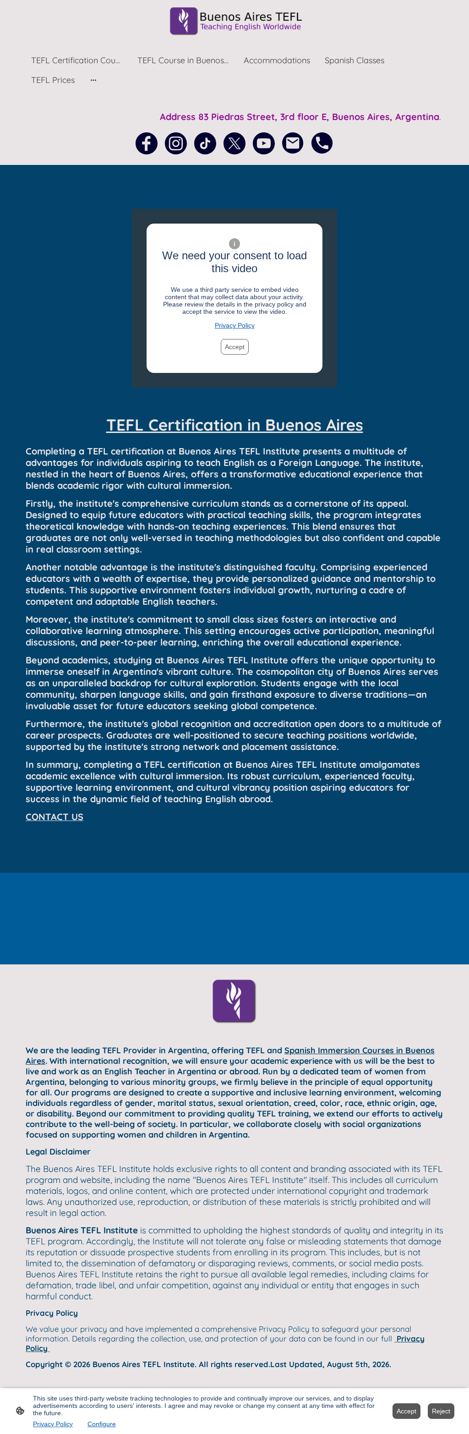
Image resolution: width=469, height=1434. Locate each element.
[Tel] (322, 143)
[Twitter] (234, 143)
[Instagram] (176, 143)
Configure (101, 1424)
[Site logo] (234, 21)
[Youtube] (264, 143)
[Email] (293, 143)
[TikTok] (205, 143)
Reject (441, 1411)
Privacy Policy (235, 325)
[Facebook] (147, 143)
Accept (235, 346)
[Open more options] (93, 80)
